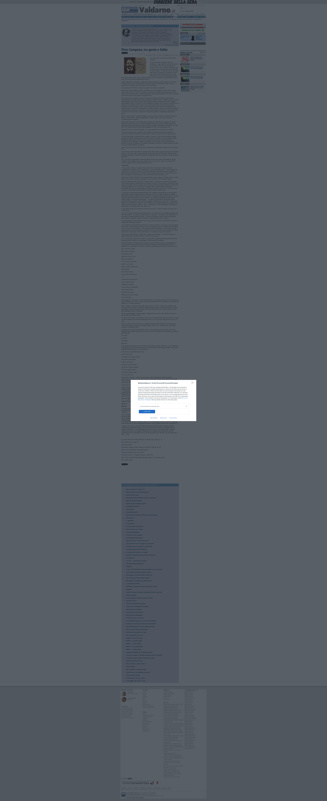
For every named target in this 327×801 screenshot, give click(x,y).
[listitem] (163, 406)
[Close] (193, 383)
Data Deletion (154, 418)
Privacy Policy (173, 418)
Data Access (163, 418)
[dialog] (163, 400)
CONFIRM (147, 411)
